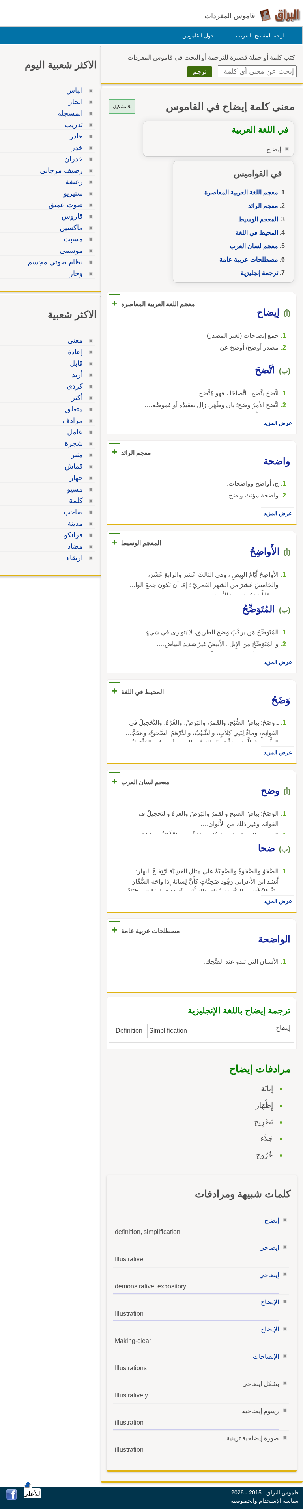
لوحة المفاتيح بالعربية (260, 35)
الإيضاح (270, 1302)
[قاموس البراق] (280, 15)
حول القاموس (198, 35)
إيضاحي (269, 1247)
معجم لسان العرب (254, 246)
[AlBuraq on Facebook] (11, 1497)
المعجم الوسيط (258, 219)
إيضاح (271, 1220)
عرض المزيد (278, 423)
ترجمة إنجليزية (259, 272)
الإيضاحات (266, 1356)
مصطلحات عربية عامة (248, 259)
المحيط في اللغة (257, 232)
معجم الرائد (263, 205)
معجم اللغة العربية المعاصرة (241, 192)
